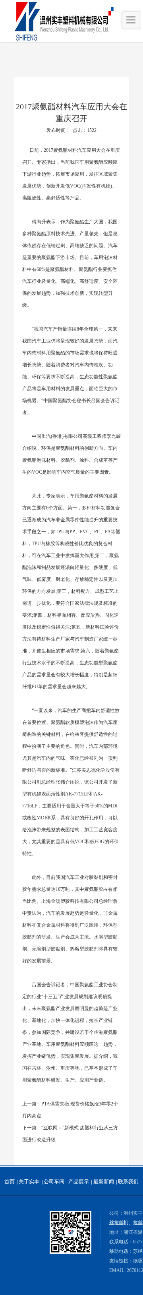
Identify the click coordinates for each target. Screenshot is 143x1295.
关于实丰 (29, 1182)
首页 (9, 1182)
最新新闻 (103, 1182)
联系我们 (128, 1182)
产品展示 (78, 1182)
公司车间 (54, 1182)
